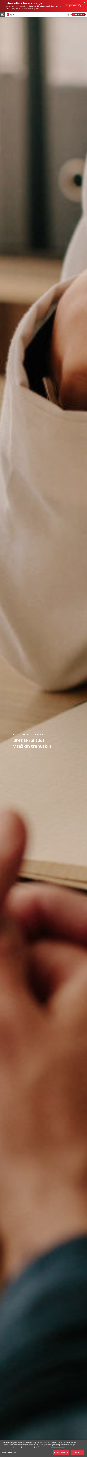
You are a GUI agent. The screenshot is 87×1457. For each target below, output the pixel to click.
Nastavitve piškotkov (9, 1452)
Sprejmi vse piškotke (61, 1452)
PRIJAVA (68, 14)
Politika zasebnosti (58, 1447)
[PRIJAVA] (68, 14)
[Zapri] (83, 1443)
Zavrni (77, 1452)
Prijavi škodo (72, 6)
